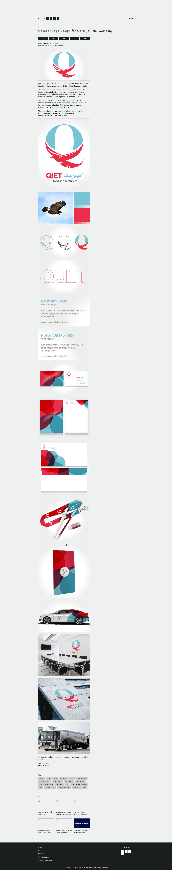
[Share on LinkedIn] (64, 38)
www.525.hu (43, 765)
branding (63, 778)
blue (55, 778)
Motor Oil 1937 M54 (46, 784)
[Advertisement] (119, 66)
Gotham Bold (82, 778)
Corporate (48, 45)
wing (84, 787)
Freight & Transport (57, 45)
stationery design (64, 787)
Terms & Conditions (45, 860)
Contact (41, 854)
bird (49, 778)
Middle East (80, 781)
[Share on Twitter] (53, 38)
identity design (44, 781)
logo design (69, 781)
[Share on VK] (85, 38)
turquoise (76, 787)
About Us (41, 850)
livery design (57, 781)
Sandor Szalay (50, 787)
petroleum (60, 784)
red (41, 787)
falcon (72, 778)
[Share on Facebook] (43, 38)
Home (40, 847)
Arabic (42, 778)
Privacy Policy (43, 857)
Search (129, 18)
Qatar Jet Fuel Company (79, 784)
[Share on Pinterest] (74, 38)
